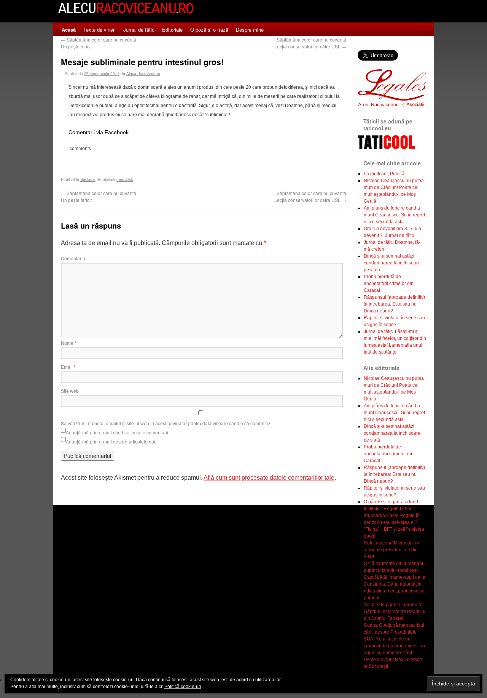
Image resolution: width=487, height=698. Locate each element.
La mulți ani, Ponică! (385, 173)
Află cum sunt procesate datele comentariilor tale (269, 477)
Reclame (87, 179)
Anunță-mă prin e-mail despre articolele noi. (111, 441)
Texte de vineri (99, 29)
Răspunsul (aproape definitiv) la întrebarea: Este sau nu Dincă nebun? (394, 304)
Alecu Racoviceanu (143, 73)
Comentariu (73, 258)
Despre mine (250, 29)
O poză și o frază (209, 29)
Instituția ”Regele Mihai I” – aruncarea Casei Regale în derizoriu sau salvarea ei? (392, 515)
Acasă (69, 29)
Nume (68, 342)
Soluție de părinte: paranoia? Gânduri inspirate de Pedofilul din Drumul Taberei (394, 611)
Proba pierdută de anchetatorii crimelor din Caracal (389, 283)
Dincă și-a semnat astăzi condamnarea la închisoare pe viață (392, 262)
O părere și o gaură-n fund (391, 501)
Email (68, 366)
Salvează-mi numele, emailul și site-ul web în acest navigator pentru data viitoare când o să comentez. (166, 423)
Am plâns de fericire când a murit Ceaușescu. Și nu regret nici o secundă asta (394, 214)
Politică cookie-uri (182, 686)
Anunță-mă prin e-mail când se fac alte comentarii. (117, 432)
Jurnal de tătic (138, 29)
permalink (124, 179)
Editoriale (172, 29)
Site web (70, 390)
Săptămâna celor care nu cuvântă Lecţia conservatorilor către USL (310, 43)
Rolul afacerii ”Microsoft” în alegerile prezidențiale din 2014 (391, 549)
